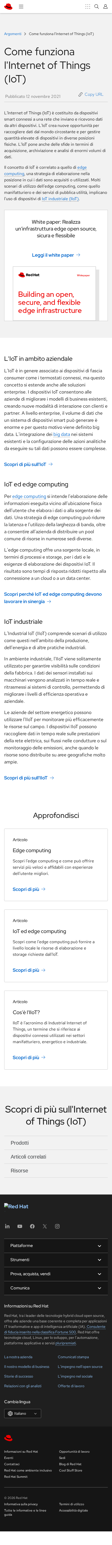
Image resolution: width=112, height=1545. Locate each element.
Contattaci (12, 1464)
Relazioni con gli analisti (22, 1386)
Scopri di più (26, 889)
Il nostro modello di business (26, 1366)
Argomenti (13, 33)
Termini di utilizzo (71, 1504)
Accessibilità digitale (73, 1510)
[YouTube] (20, 1228)
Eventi (8, 1458)
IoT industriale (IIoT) (60, 198)
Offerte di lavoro (71, 1386)
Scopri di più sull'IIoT (26, 778)
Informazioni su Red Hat (21, 1452)
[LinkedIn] (7, 1228)
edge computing (29, 496)
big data (61, 434)
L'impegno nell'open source (80, 1366)
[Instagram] (57, 1228)
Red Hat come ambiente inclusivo (28, 1470)
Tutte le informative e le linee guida (25, 1512)
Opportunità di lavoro (74, 1452)
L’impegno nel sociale (75, 1376)
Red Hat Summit (16, 1477)
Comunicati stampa (73, 1357)
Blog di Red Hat (70, 1464)
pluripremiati (65, 1343)
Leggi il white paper (53, 255)
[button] (91, 94)
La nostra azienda (18, 1357)
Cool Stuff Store (70, 1470)
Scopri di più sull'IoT (25, 464)
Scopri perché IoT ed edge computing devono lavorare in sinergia (53, 597)
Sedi (62, 1458)
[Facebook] (32, 1228)
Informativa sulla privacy (21, 1504)
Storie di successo (18, 1376)
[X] (45, 1228)
